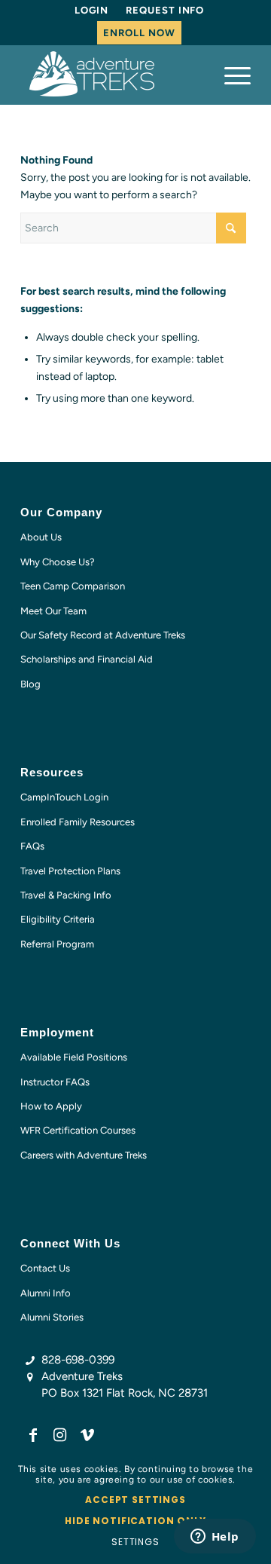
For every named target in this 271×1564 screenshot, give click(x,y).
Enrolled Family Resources (77, 822)
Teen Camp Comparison (72, 586)
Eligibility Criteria (57, 919)
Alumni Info (45, 1293)
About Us (41, 537)
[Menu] (230, 74)
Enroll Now (139, 32)
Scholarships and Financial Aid (86, 659)
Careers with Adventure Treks (83, 1155)
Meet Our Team (53, 611)
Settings (135, 1541)
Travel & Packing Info (65, 895)
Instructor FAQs (55, 1082)
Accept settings (135, 1499)
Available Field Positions (73, 1057)
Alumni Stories (52, 1317)
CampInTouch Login (64, 797)
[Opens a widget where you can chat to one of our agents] (214, 1537)
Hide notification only (135, 1520)
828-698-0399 (77, 1360)
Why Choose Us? (57, 562)
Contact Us (45, 1268)
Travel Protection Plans (70, 871)
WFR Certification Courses (78, 1130)
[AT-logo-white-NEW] (112, 74)
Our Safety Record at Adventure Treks (102, 635)
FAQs (32, 846)
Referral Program (57, 944)
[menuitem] (92, 10)
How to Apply (51, 1106)
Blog (30, 684)
